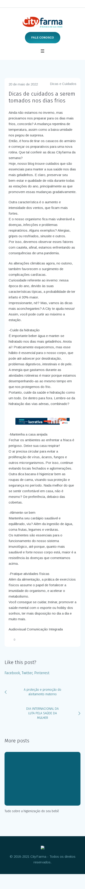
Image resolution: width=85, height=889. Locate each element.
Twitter (27, 673)
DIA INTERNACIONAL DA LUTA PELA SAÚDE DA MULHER (42, 713)
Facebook (12, 673)
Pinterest (41, 673)
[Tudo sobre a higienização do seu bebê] (42, 779)
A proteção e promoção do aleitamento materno (42, 692)
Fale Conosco (42, 37)
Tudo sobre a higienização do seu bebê (32, 811)
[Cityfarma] (42, 22)
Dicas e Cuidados (63, 84)
